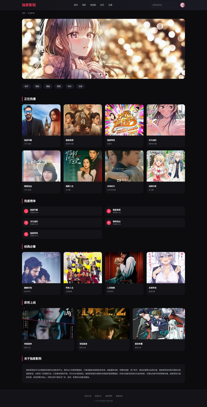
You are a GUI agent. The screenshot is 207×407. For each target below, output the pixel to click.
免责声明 (108, 396)
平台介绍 (87, 396)
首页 (76, 5)
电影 (84, 5)
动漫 (110, 5)
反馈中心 (98, 396)
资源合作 (119, 396)
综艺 (102, 5)
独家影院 (29, 5)
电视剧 (93, 5)
